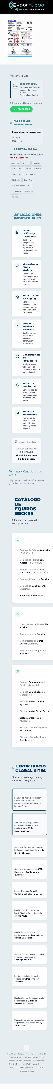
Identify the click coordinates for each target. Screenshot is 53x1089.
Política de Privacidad (34, 1067)
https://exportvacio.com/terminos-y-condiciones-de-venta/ (26, 481)
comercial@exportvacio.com (28, 103)
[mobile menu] (49, 5)
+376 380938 (23, 109)
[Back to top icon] (26, 1048)
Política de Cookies (26, 1070)
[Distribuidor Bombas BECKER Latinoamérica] (26, 6)
